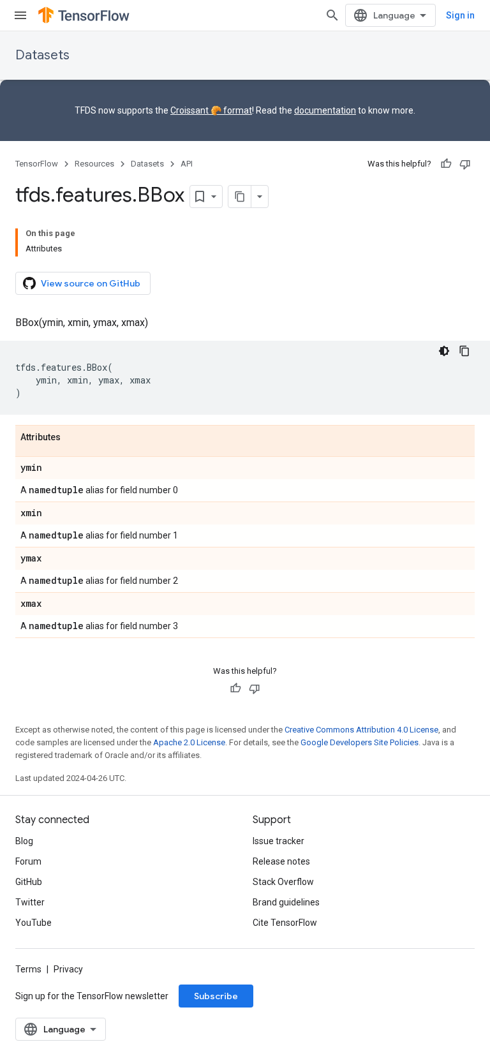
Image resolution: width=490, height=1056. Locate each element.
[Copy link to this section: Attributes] (73, 437)
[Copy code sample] (464, 351)
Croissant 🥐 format (211, 110)
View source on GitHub (90, 283)
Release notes (281, 861)
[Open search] (332, 15)
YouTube (33, 923)
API (187, 163)
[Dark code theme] (444, 351)
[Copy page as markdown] (239, 196)
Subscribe (216, 996)
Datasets (42, 55)
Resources (94, 163)
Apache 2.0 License (189, 742)
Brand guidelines (286, 902)
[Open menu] (20, 15)
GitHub (28, 882)
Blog (24, 841)
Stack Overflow (283, 882)
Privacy (68, 969)
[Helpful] (446, 164)
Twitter (30, 902)
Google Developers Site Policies (360, 742)
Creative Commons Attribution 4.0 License (361, 729)
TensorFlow (36, 163)
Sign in (460, 15)
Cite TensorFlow (285, 923)
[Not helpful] (465, 164)
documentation (325, 110)
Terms (28, 969)
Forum (28, 861)
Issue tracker (278, 841)
